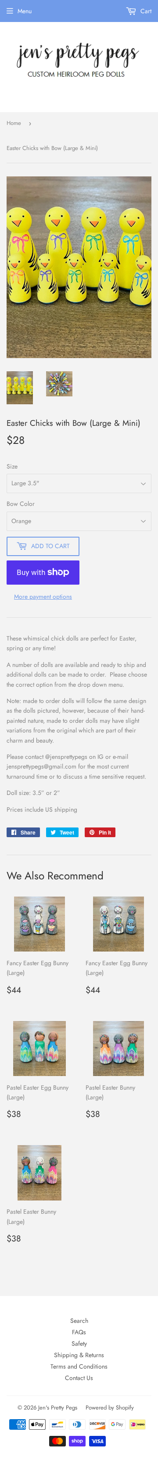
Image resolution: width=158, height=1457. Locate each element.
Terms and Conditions (79, 1366)
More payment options (43, 596)
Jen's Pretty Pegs (57, 1407)
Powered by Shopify (110, 1407)
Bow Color (21, 503)
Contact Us (79, 1377)
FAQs (79, 1332)
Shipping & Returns (79, 1355)
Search (79, 1320)
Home (14, 123)
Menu (25, 11)
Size (12, 466)
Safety (79, 1343)
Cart (145, 11)
